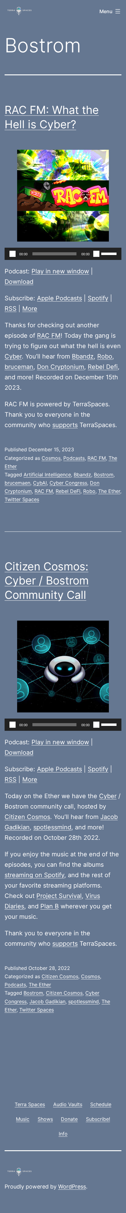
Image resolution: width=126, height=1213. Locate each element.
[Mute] (96, 254)
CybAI (40, 483)
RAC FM (49, 335)
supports (65, 425)
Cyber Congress (68, 483)
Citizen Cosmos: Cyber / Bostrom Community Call (47, 581)
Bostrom (103, 474)
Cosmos (51, 458)
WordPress (72, 1186)
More (29, 308)
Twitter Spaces (22, 499)
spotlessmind (52, 827)
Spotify (98, 298)
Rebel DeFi (68, 491)
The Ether (109, 491)
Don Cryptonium (60, 366)
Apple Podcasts (59, 298)
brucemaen (17, 483)
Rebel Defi (103, 366)
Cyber (13, 356)
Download (19, 281)
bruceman (19, 366)
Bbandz (83, 356)
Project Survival (59, 895)
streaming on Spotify (34, 875)
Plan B (49, 906)
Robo (104, 356)
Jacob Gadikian (47, 1001)
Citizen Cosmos (27, 817)
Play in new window (60, 271)
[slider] (109, 253)
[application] (63, 254)
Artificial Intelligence (47, 474)
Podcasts (74, 458)
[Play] (12, 254)
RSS (11, 308)
